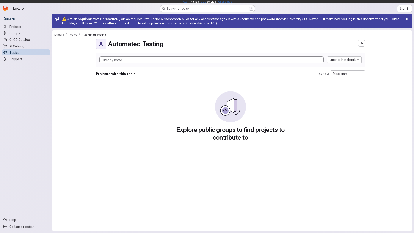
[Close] (407, 19)
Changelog (225, 1)
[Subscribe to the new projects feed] (361, 43)
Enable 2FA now (197, 23)
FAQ (184, 1)
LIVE (203, 1)
